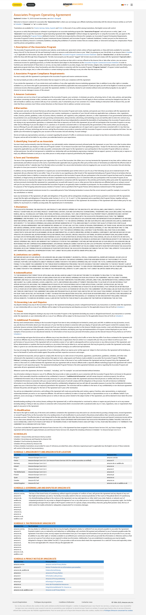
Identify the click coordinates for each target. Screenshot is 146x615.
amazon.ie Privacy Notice (54, 573)
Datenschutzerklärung (53, 570)
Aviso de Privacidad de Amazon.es (57, 584)
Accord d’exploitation (20, 602)
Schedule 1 (19, 24)
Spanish (53, 28)
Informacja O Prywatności (54, 581)
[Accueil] (73, 4)
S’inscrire (31, 5)
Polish (61, 28)
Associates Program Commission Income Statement (79, 54)
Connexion (17, 5)
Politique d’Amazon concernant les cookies (118, 610)
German (42, 28)
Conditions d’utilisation (66, 602)
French (36, 28)
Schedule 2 (120, 307)
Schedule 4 (17, 334)
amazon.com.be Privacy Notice (56, 564)
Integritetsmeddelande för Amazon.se (58, 587)
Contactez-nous (87, 602)
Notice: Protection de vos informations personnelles (63, 567)
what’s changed (55, 18)
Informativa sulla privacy (54, 576)
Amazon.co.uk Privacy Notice (55, 590)
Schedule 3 (119, 316)
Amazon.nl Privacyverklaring (55, 579)
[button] (124, 4)
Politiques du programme (42, 602)
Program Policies (36, 36)
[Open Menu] (131, 4)
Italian (47, 28)
